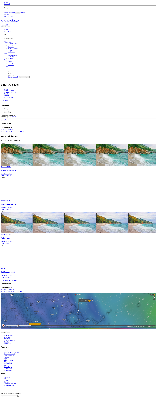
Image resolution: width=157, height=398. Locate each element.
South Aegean (8, 368)
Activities (10, 45)
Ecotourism (11, 52)
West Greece (8, 362)
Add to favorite (5, 120)
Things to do (8, 42)
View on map (4, 100)
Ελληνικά (11, 65)
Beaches (10, 50)
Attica (6, 350)
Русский (10, 63)
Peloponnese (8, 363)
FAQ (5, 379)
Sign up (22, 12)
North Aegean (8, 367)
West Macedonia (9, 355)
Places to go (7, 31)
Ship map (10, 58)
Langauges (7, 60)
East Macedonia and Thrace (12, 352)
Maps (6, 53)
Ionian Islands (8, 370)
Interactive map (12, 55)
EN (5, 16)
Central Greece (8, 360)
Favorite (6, 14)
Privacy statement (9, 385)
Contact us (7, 377)
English (10, 61)
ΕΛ (12, 16)
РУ (8, 16)
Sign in (6, 2)
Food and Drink (12, 43)
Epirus (6, 358)
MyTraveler (12, 116)
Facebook (7, 4)
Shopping (11, 47)
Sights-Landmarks (13, 48)
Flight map (11, 56)
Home (6, 29)
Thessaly (6, 357)
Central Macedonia (9, 354)
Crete (5, 365)
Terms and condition (10, 383)
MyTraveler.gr (10, 20)
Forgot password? (9, 12)
